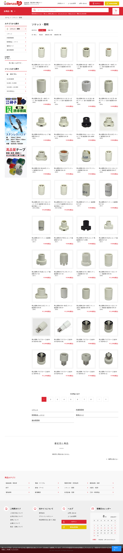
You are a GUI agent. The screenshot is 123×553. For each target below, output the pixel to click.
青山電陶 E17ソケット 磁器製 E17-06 (41, 239)
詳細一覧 (50, 30)
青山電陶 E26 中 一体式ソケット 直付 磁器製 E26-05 (108, 65)
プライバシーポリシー (46, 516)
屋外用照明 (36, 420)
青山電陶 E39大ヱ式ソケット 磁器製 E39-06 (41, 306)
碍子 (7, 487)
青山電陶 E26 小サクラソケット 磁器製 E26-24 (85, 169)
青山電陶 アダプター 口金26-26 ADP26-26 (63, 372)
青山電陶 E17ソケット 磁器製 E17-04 (108, 203)
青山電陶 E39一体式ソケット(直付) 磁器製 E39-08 (85, 306)
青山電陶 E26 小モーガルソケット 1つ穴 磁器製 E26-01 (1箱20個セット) (41, 204)
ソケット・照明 (69, 487)
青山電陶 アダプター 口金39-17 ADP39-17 (108, 340)
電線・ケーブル (40, 483)
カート (115, 13)
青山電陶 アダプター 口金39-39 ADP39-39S (41, 340)
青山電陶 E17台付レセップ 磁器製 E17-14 (108, 239)
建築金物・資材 (95, 483)
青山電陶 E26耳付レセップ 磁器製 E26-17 (41, 135)
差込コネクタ (72, 13)
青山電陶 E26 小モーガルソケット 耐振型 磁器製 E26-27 (108, 169)
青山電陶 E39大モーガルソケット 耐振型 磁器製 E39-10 (108, 306)
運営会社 (42, 513)
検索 (35, 10)
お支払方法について (16, 516)
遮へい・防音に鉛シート (50, 13)
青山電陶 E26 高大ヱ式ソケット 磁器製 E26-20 (108, 135)
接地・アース (39, 487)
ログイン (97, 3)
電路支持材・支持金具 (71, 483)
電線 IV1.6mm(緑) (81, 13)
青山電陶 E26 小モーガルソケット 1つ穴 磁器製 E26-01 (41, 65)
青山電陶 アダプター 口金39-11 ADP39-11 (41, 372)
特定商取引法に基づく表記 (47, 520)
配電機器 (38, 492)
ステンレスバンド (62, 13)
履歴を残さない (113, 459)
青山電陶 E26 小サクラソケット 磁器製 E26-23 (63, 169)
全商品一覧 (8, 11)
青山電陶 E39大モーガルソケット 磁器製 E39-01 (108, 273)
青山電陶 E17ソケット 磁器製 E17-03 (85, 203)
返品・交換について (16, 526)
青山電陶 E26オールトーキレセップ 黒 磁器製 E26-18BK (85, 135)
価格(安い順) (48, 34)
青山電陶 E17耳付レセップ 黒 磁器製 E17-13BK (85, 239)
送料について (14, 520)
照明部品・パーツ (38, 415)
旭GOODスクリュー (37, 13)
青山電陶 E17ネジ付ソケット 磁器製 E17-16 (63, 273)
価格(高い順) (57, 34)
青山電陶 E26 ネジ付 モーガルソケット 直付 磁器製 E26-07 (63, 100)
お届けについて (15, 523)
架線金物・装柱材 (11, 483)
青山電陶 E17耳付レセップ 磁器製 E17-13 (63, 239)
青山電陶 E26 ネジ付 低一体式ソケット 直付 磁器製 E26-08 (85, 100)
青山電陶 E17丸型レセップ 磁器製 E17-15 (41, 273)
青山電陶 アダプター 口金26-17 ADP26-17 (85, 372)
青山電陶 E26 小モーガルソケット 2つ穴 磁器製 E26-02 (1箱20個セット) (63, 204)
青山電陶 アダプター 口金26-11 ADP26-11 (108, 372)
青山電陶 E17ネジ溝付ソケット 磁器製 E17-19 (85, 273)
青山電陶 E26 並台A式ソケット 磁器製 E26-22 (41, 169)
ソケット (35, 410)
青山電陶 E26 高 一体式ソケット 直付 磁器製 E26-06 (41, 99)
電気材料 (8, 492)
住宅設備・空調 (69, 492)
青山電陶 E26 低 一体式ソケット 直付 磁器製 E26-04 (85, 65)
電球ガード (80, 415)
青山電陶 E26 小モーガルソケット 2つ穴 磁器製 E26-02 (63, 65)
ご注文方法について (16, 513)
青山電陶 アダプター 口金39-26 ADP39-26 (85, 340)
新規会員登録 (113, 3)
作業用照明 (80, 410)
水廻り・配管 (94, 487)
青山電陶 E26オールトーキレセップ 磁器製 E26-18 (63, 135)
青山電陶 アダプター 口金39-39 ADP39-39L (63, 340)
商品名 (41, 34)
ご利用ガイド (61, 3)
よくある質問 (72, 3)
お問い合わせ (83, 3)
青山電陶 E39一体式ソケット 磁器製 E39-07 (63, 306)
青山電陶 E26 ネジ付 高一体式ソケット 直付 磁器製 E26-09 (108, 100)
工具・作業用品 (95, 492)
